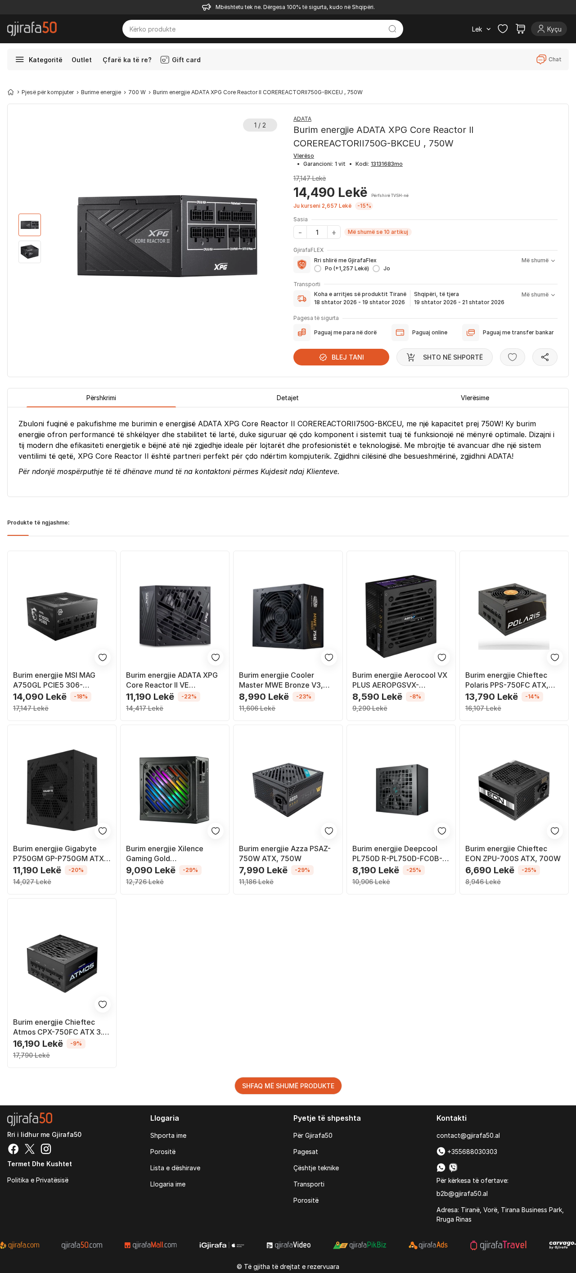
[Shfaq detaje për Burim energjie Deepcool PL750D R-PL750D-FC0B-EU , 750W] (401, 790)
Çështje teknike (316, 1168)
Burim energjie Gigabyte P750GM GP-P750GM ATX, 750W (59, 853)
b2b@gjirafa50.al (462, 1193)
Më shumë (535, 260)
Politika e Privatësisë (37, 1180)
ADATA (302, 118)
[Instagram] (46, 1149)
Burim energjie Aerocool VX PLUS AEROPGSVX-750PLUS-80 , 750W (399, 680)
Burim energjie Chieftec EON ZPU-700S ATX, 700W (513, 853)
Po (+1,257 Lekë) (347, 268)
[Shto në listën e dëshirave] (512, 357)
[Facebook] (13, 1149)
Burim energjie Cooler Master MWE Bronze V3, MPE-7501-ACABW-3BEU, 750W (283, 680)
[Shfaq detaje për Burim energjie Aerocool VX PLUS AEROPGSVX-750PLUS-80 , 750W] (401, 616)
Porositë (163, 1151)
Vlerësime (475, 398)
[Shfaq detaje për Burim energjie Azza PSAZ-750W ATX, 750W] (288, 790)
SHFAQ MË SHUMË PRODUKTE (288, 1086)
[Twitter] (29, 1149)
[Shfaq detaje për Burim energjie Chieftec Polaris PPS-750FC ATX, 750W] (514, 616)
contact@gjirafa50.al (468, 1135)
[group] (29, 225)
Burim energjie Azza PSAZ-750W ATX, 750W (285, 853)
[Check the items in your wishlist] (503, 29)
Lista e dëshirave (175, 1168)
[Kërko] (392, 28)
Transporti (308, 1184)
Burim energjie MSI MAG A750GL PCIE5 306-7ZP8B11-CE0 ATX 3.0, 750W (54, 680)
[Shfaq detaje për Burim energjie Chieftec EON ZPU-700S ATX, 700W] (514, 790)
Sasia (300, 219)
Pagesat (305, 1151)
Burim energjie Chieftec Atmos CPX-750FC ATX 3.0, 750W (61, 1027)
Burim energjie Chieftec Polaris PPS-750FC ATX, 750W (507, 680)
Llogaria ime (167, 1184)
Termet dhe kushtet (39, 1164)
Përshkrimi (101, 398)
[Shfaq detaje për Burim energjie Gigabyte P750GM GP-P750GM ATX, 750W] (62, 790)
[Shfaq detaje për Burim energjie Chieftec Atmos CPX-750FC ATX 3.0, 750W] (62, 964)
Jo (386, 268)
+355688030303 (471, 1151)
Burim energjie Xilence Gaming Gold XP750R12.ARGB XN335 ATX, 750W (167, 853)
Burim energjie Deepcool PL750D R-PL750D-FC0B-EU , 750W (397, 853)
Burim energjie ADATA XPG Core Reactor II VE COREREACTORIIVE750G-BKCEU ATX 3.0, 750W (172, 680)
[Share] (545, 357)
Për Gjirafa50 (313, 1135)
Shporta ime (168, 1135)
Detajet (288, 398)
